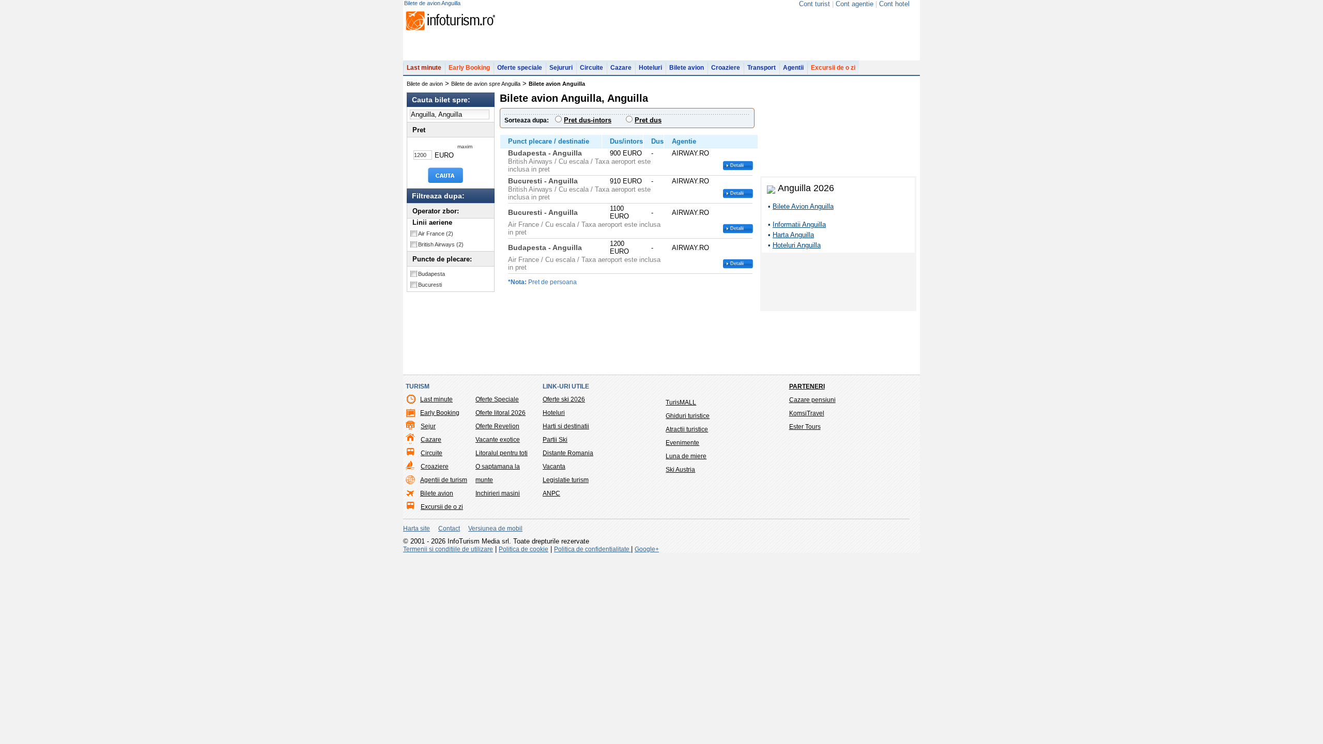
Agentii (793, 67)
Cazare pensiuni (812, 400)
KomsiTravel (806, 413)
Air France (435, 233)
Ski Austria (680, 469)
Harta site (416, 528)
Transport (761, 67)
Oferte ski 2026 (564, 399)
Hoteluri (650, 67)
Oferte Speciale (497, 399)
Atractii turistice (687, 429)
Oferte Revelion (497, 426)
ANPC (551, 493)
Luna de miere (686, 456)
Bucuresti (430, 285)
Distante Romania (568, 453)
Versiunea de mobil (495, 528)
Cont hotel (894, 4)
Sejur (428, 426)
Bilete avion (686, 67)
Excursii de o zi (833, 67)
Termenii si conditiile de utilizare (448, 549)
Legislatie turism (566, 480)
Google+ (647, 549)
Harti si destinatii (566, 426)
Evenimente (682, 442)
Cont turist (814, 4)
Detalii (737, 165)
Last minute (424, 67)
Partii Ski (555, 439)
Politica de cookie (523, 549)
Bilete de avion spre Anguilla (485, 84)
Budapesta (431, 274)
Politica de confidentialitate (592, 549)
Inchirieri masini (497, 493)
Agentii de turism (443, 480)
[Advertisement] (838, 283)
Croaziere (725, 67)
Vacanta (554, 466)
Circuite (591, 67)
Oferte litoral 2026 (500, 412)
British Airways (441, 244)
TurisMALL (681, 402)
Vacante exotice (497, 439)
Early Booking (469, 67)
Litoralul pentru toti (501, 453)
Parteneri (807, 386)
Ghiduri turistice (688, 416)
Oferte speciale (519, 67)
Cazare (621, 67)
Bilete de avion (425, 84)
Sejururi (561, 67)
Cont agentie (854, 4)
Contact (449, 528)
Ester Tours (805, 426)
